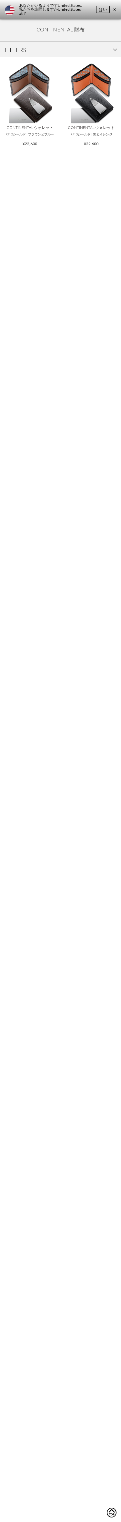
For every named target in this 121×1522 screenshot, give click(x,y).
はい (103, 9)
